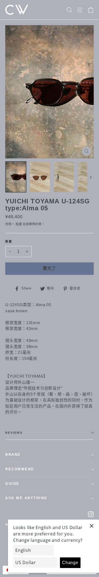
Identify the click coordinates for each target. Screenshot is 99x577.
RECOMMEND (19, 469)
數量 (8, 241)
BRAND (13, 455)
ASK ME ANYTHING (26, 498)
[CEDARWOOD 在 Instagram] (91, 514)
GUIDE (12, 484)
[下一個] (90, 177)
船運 (19, 224)
